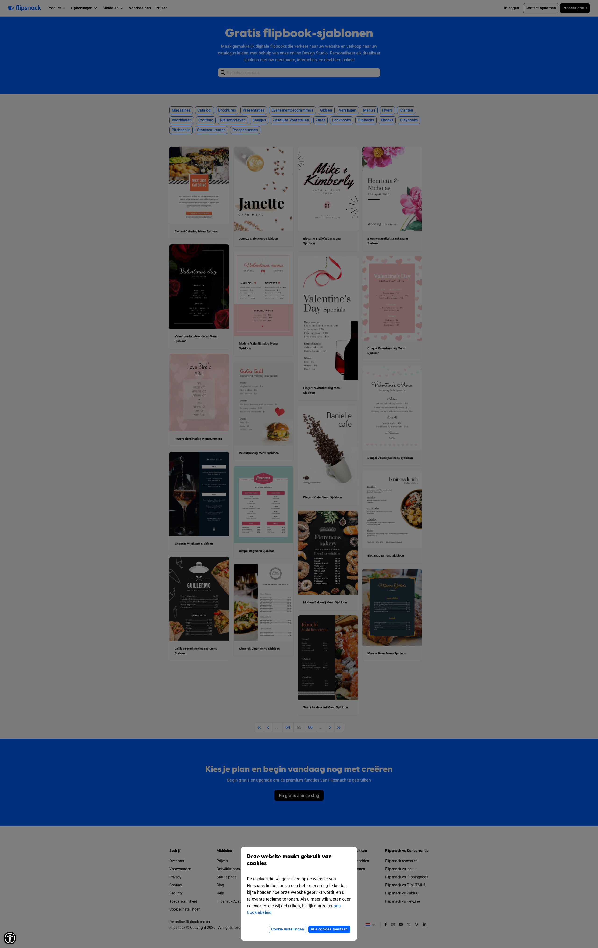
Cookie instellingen (287, 929)
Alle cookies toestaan (329, 929)
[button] (10, 938)
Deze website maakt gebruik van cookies (289, 860)
